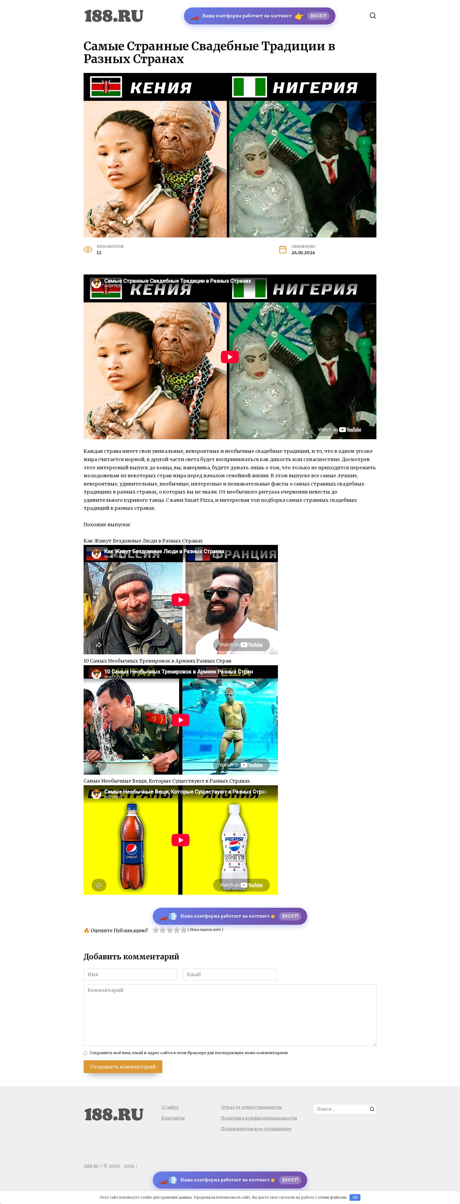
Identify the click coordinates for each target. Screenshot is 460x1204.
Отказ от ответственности (251, 1107)
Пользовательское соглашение (256, 1128)
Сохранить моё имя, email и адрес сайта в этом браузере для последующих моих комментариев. (189, 1052)
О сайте (170, 1107)
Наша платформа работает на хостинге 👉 (228, 916)
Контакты (173, 1118)
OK (355, 1197)
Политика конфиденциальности (259, 1118)
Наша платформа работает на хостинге (258, 16)
